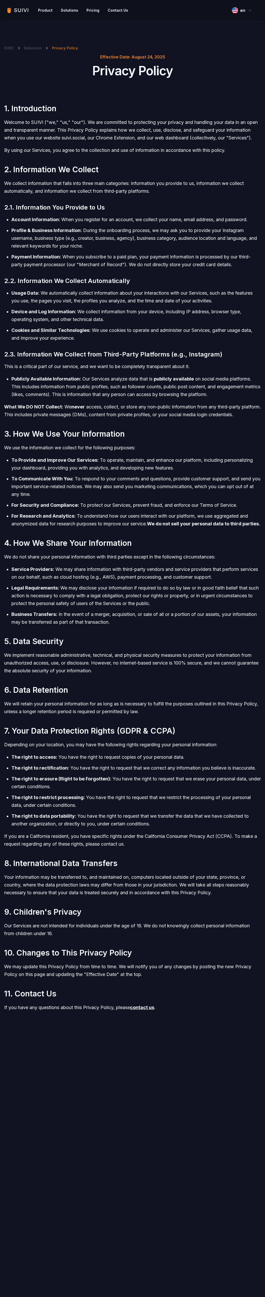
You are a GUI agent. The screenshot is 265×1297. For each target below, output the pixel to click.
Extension (33, 48)
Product (45, 10)
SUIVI (9, 48)
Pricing (92, 10)
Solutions (69, 10)
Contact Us (118, 10)
